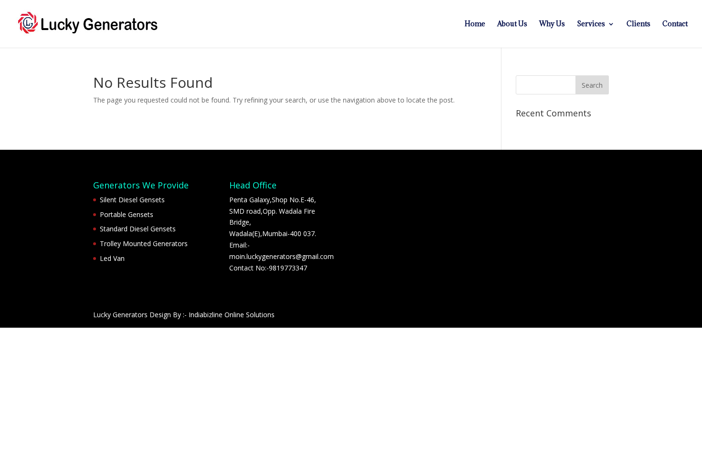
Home (475, 24)
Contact (675, 24)
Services (591, 24)
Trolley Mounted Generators (144, 243)
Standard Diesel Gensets (138, 228)
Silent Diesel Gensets (132, 199)
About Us (512, 24)
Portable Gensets (126, 214)
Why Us (552, 24)
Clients (638, 24)
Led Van (112, 258)
